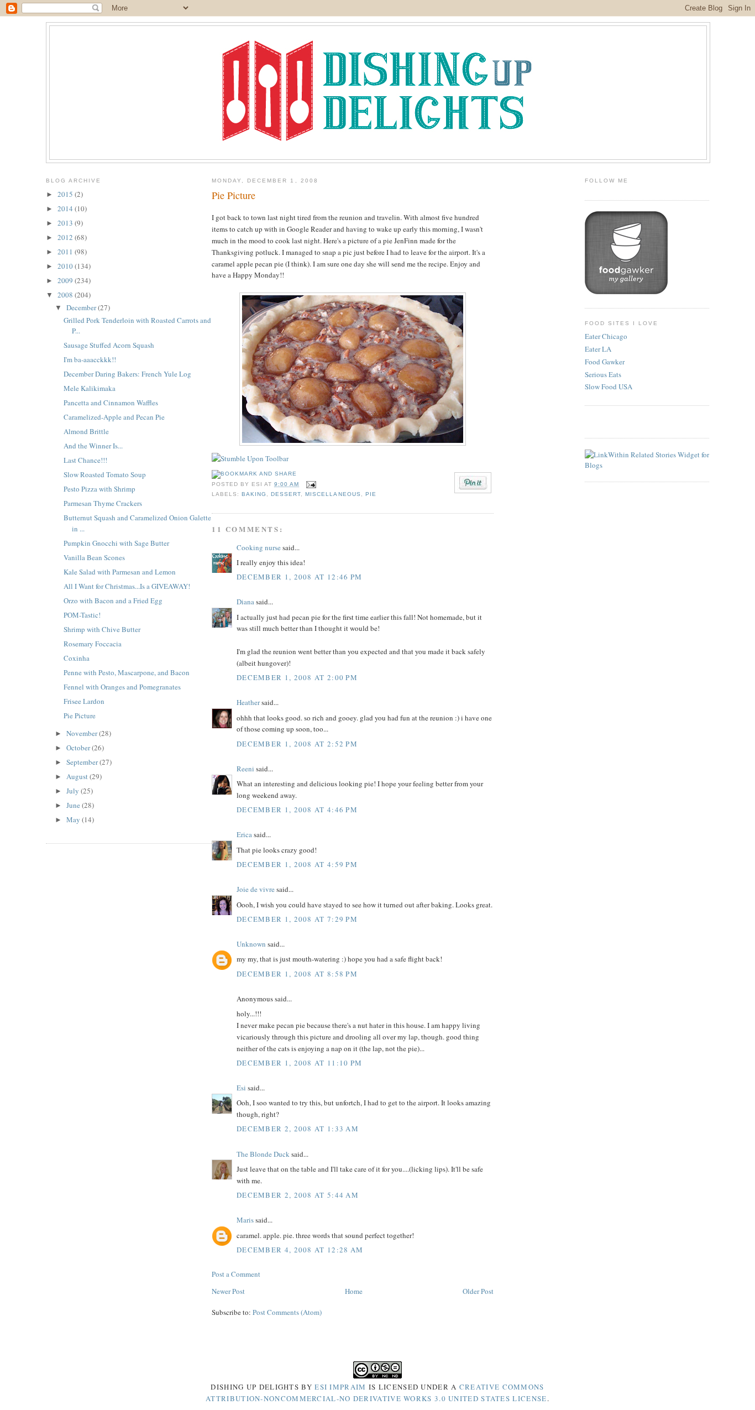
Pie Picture (80, 715)
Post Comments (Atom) (287, 1312)
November (82, 733)
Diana (245, 602)
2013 (66, 223)
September (82, 762)
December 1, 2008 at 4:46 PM (297, 809)
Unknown (251, 944)
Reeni (245, 769)
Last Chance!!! (85, 460)
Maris (245, 1220)
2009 (66, 280)
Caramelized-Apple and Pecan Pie (114, 417)
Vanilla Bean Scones (94, 557)
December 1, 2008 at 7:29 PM (297, 919)
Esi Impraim (340, 1387)
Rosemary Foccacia (93, 644)
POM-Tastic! (82, 615)
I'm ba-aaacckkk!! (90, 359)
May (74, 819)
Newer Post (228, 1291)
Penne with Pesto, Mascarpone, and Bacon (127, 672)
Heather (248, 702)
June (74, 805)
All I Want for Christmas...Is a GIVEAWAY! (127, 586)
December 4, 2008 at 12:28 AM (300, 1250)
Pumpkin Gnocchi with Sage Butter (116, 543)
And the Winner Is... (93, 446)
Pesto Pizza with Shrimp (99, 489)
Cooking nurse (259, 547)
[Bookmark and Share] (254, 474)
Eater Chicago (606, 336)
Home (354, 1291)
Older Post (478, 1291)
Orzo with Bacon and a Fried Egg (113, 600)
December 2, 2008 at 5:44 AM (298, 1195)
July (73, 791)
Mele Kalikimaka (90, 388)
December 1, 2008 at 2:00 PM (297, 677)
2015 (66, 194)
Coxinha (77, 658)
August (78, 776)
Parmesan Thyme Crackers (103, 503)
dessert (286, 494)
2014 (66, 208)
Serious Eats (603, 374)
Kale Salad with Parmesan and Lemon (120, 572)
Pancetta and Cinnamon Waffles (111, 403)
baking (254, 494)
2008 (66, 295)
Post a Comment (236, 1274)
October (79, 748)
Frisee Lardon (84, 701)
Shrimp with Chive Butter (102, 629)
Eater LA (598, 349)
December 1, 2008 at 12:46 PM (299, 577)
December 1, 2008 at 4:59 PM (297, 864)
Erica (244, 834)
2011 (66, 252)
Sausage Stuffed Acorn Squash (109, 345)
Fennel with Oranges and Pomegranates (122, 687)
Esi (241, 1088)
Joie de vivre (256, 889)
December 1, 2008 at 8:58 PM (297, 974)
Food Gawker (605, 362)
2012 (66, 237)
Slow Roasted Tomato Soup (105, 474)
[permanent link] (250, 458)
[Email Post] (309, 484)
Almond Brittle (86, 431)
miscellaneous (332, 494)
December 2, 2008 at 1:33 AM (298, 1129)
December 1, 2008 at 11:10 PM (299, 1063)
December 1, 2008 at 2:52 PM (297, 744)
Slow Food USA (608, 386)
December (82, 307)
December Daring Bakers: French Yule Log (127, 374)
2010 (66, 266)
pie (370, 494)
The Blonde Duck (263, 1154)
